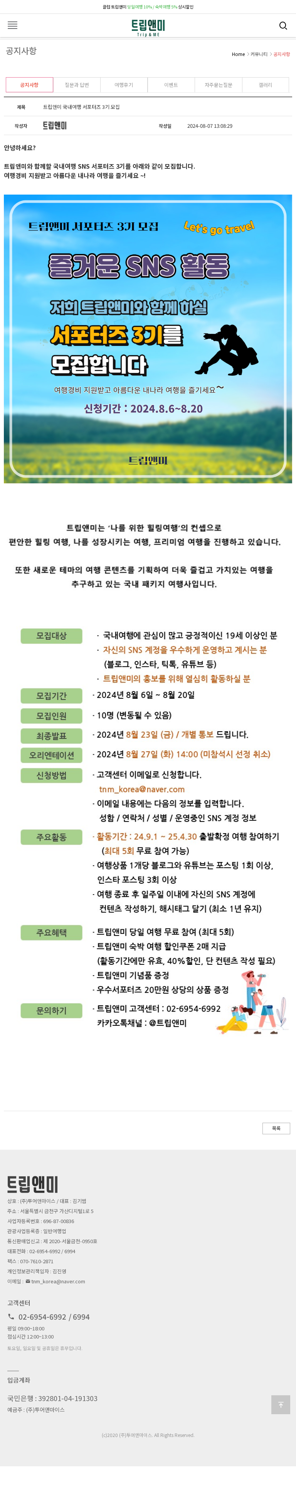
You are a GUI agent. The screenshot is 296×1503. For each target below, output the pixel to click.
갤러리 (265, 84)
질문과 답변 (77, 84)
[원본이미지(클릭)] (148, 339)
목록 (276, 1128)
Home (238, 54)
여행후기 (123, 84)
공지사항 (29, 84)
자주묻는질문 (218, 84)
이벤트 (171, 84)
